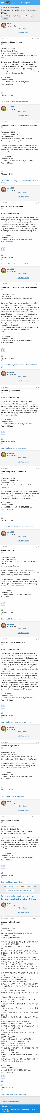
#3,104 (37, 284)
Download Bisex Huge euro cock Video (15, 264)
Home (3, 1111)
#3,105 (37, 387)
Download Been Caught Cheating (13, 882)
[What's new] (33, 3)
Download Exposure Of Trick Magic (14, 1094)
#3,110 (37, 816)
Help (33, 1109)
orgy (30, 16)
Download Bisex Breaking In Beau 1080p (16, 722)
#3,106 (37, 468)
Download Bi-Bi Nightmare (11, 619)
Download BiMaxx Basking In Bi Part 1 (15, 102)
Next (29, 886)
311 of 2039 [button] (20, 886)
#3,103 (37, 203)
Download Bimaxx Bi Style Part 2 (13, 796)
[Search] (38, 3)
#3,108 (37, 639)
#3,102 (37, 122)
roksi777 (5, 16)
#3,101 (37, 39)
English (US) (7, 1106)
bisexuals (24, 16)
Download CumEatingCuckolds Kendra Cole (17, 527)
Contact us (4, 1109)
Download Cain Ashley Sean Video (13, 448)
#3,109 (37, 742)
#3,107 (37, 547)
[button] (2, 2)
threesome (5, 18)
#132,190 (36, 918)
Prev (11, 886)
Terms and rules (15, 1109)
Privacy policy (25, 1109)
